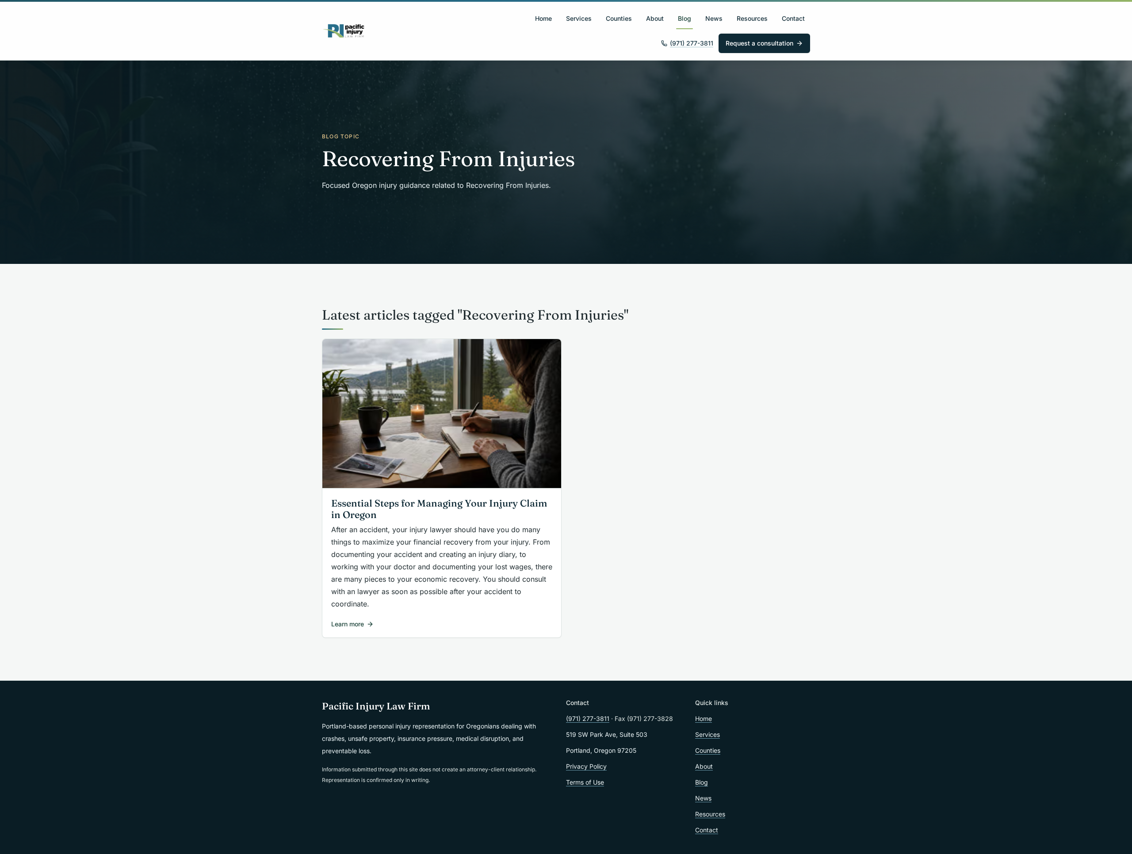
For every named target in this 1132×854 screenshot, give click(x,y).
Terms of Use (585, 782)
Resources (752, 18)
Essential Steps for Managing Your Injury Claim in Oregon (439, 509)
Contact (793, 18)
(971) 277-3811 (691, 43)
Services (579, 18)
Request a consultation (759, 43)
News (714, 18)
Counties (619, 18)
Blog (684, 18)
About (655, 18)
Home (543, 18)
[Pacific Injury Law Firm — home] (344, 31)
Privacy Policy (586, 766)
